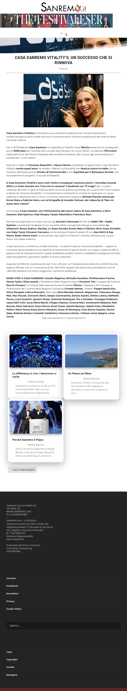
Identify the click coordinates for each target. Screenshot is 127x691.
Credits (10, 667)
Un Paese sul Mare (80, 373)
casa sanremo (55, 317)
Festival (63, 68)
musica (69, 317)
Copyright (12, 659)
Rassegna (11, 674)
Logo (9, 651)
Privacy (10, 601)
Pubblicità (12, 586)
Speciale (40, 444)
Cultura (31, 381)
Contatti (11, 578)
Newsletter (12, 593)
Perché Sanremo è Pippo (28, 439)
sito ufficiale (60, 263)
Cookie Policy (13, 608)
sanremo (80, 317)
